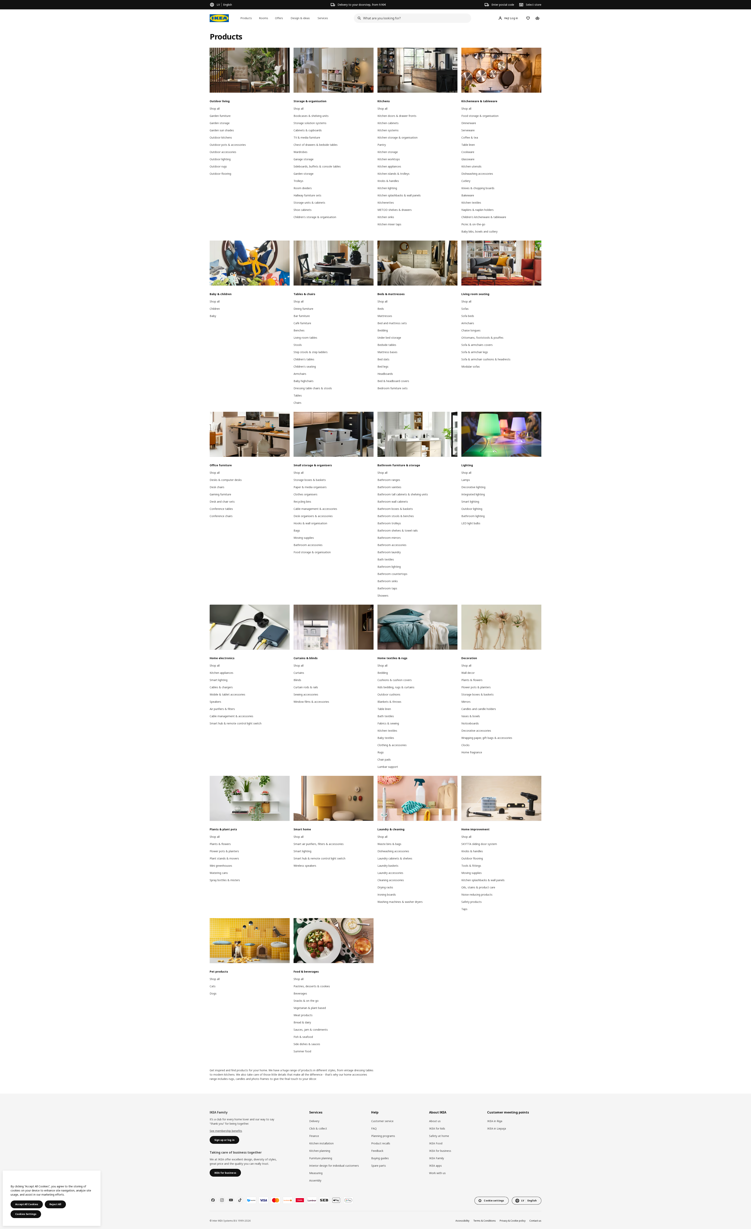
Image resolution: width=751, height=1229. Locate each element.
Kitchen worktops (388, 159)
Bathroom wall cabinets (392, 501)
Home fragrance (471, 752)
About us (435, 1121)
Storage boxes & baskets (310, 480)
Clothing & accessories (392, 745)
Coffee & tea (469, 137)
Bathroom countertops (392, 574)
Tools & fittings (471, 865)
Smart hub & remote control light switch (235, 723)
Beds (380, 309)
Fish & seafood (303, 1037)
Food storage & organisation (480, 116)
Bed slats (383, 359)
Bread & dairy (302, 1022)
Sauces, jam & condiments (311, 1029)
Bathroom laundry (389, 552)
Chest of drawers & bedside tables (316, 145)
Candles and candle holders (478, 709)
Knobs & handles (388, 181)
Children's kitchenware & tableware (483, 217)
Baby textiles (385, 738)
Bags (297, 530)
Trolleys (298, 181)
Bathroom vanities (389, 487)
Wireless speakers (305, 865)
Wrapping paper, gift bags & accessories (486, 738)
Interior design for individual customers (334, 1165)
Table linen (468, 145)
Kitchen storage (387, 152)
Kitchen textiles (471, 202)
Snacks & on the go (306, 1001)
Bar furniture (302, 316)
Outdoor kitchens (221, 137)
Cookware (467, 152)
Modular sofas (470, 366)
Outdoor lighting (220, 159)
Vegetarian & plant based (310, 1008)
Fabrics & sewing (388, 723)
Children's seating (305, 366)
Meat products (303, 1015)
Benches (299, 330)
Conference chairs (221, 516)
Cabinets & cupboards (308, 130)
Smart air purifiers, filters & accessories (319, 844)
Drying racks (385, 887)
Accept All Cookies (26, 1204)
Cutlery (465, 181)
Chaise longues (471, 330)
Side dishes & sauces (307, 1044)
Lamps (465, 480)
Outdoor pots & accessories (228, 145)
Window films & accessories (311, 702)
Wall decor (468, 673)
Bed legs (382, 366)
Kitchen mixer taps (389, 224)
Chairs (297, 403)
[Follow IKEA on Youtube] (231, 1200)
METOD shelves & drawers (394, 210)
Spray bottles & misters (225, 880)
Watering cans (219, 873)
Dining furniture (303, 309)
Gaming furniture (220, 494)
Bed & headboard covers (393, 381)
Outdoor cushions (388, 694)
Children (215, 309)
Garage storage (304, 159)
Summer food (302, 1051)
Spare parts (378, 1165)
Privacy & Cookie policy (513, 1220)
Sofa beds (467, 316)
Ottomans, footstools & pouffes (482, 337)
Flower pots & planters (476, 687)
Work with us (437, 1173)
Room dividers (303, 188)
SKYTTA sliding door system (479, 844)
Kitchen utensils (471, 166)
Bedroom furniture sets (392, 388)
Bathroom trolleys (389, 523)
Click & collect (318, 1128)
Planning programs (383, 1136)
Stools (298, 345)
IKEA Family (436, 1158)
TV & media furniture (307, 137)
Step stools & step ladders (311, 352)
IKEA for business (440, 1151)
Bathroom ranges (388, 480)
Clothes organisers (305, 494)
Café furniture (302, 323)
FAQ (374, 1128)
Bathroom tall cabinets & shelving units (402, 494)
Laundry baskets (387, 865)
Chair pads (384, 759)
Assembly (315, 1180)
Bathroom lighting (389, 566)
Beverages (300, 993)
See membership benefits (226, 1131)
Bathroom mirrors (389, 538)
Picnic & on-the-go (473, 224)
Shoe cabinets (303, 210)
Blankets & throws (389, 702)
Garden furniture (220, 116)
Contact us (535, 1220)
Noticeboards (470, 723)
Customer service (382, 1121)
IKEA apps (435, 1165)
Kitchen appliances (389, 166)
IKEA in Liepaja (496, 1128)
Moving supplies (304, 538)
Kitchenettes (385, 202)
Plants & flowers (471, 680)
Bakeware (467, 195)
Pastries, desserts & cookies (312, 986)
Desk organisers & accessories (313, 516)
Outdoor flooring (220, 173)
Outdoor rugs (218, 166)
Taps (464, 909)
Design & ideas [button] (300, 18)
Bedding (382, 330)
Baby (213, 316)
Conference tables (221, 509)
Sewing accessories (306, 694)
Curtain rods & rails (306, 687)
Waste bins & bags (389, 844)
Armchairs (300, 374)
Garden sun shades (222, 130)
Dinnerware (468, 123)
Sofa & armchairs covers (477, 345)
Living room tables (305, 337)
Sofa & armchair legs (474, 352)
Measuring (315, 1173)
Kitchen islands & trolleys (393, 173)
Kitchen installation (321, 1143)
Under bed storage (389, 337)
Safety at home (439, 1136)
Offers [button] (279, 18)
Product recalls (380, 1143)
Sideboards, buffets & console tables (317, 166)
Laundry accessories (390, 873)
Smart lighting (470, 501)
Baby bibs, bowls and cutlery (479, 231)
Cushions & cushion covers (394, 680)
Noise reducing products (476, 894)
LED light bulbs (470, 523)
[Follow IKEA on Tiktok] (240, 1200)
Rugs (380, 752)
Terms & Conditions (484, 1220)
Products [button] (246, 18)
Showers (382, 595)
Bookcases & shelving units (311, 116)
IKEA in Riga (494, 1121)
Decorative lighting (473, 487)
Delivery (314, 1121)
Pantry (381, 145)
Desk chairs (217, 487)
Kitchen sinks (385, 217)
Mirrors (466, 702)
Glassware (467, 159)
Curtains (299, 673)
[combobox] (411, 18)
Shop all (215, 108)
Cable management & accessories (315, 509)
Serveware (468, 130)
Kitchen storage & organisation (397, 137)
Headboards (385, 374)
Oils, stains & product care (478, 887)
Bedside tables (386, 345)
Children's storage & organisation (315, 217)
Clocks (465, 745)
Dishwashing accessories (477, 173)
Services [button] (323, 18)
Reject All (55, 1204)
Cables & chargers (221, 687)
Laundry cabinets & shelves (394, 858)
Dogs (213, 993)
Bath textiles (385, 559)
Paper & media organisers (310, 487)
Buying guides (380, 1158)
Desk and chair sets (222, 501)
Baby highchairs (304, 381)
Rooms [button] (263, 18)
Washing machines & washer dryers (400, 902)
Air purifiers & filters (222, 709)
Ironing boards (386, 894)
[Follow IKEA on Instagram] (222, 1200)
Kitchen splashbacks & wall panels (399, 195)
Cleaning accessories (390, 880)
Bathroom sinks (387, 581)
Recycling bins (302, 501)
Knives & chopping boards (477, 188)
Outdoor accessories (223, 152)
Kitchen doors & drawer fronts (396, 116)
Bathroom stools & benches (395, 516)
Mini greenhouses (221, 865)
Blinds (297, 680)
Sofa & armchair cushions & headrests (485, 359)
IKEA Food (435, 1143)
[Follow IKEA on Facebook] (213, 1200)
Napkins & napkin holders (477, 210)
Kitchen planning (319, 1151)
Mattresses (384, 316)
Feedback (377, 1151)
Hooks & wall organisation (310, 523)
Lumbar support (387, 767)
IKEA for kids (437, 1128)
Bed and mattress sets (392, 323)
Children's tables (304, 359)
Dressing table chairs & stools (313, 388)
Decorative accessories (476, 730)
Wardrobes (300, 152)
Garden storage (220, 123)
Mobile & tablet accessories (227, 694)
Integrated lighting (473, 494)
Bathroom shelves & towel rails (397, 530)
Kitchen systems (388, 130)
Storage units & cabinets (309, 202)
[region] (52, 1198)
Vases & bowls (470, 716)
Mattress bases (387, 352)
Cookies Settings (25, 1214)
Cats (213, 986)
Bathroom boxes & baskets (395, 509)
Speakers (215, 702)
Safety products (471, 902)
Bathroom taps (387, 588)
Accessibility (462, 1220)
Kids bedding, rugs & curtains (395, 687)
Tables (298, 395)
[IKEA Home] (219, 18)
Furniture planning (320, 1158)
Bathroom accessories (308, 545)
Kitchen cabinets (388, 123)
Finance (314, 1136)
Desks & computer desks (226, 480)
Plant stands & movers (224, 858)
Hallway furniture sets (307, 195)
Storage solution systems (310, 123)
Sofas (465, 309)
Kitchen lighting (387, 188)
